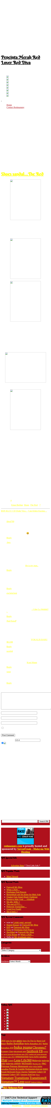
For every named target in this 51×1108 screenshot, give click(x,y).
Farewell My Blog (14, 887)
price (31, 1066)
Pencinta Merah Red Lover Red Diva (20, 60)
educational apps (19, 1052)
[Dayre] (8, 96)
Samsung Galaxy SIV (10, 1074)
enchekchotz (12, 593)
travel (27, 1081)
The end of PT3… (14, 904)
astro (19, 1040)
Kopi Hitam (32, 662)
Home (9, 105)
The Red (34, 505)
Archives (5, 961)
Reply (9, 538)
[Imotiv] (8, 93)
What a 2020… (13, 890)
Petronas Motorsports (19, 1066)
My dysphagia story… (23, 937)
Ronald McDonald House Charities (14, 1072)
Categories (5, 948)
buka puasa (23, 1047)
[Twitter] (8, 77)
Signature (7, 1078)
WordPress (16, 1105)
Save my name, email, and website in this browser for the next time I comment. (24, 729)
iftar (4, 1060)
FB (41, 1051)
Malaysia (36, 1060)
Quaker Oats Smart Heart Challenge (22, 897)
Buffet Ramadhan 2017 (33, 1044)
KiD (8, 927)
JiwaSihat (11, 932)
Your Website (43, 723)
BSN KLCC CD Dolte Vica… (14, 511)
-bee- (9, 542)
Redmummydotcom (33, 1069)
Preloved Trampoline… (17, 907)
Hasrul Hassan (13, 925)
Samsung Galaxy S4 (37, 1071)
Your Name (42, 713)
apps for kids (11, 1041)
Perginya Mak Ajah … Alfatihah (20, 899)
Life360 (26, 1060)
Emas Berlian (17, 505)
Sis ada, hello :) (13, 902)
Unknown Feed (15, 1087)
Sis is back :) (12, 911)
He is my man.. (31, 565)
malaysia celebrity (13, 1063)
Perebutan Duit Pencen (16, 892)
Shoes (26, 505)
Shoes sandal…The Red (22, 174)
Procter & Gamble (17, 1069)
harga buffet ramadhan (38, 1057)
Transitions (21, 1078)
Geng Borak (12, 934)
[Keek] (8, 90)
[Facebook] (8, 79)
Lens (17, 1060)
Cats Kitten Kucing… (37, 511)
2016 (3, 1040)
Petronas (5, 1066)
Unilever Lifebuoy (37, 1082)
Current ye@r (8, 740)
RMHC (45, 1069)
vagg (9, 672)
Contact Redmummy (15, 107)
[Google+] (8, 82)
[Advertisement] (25, 26)
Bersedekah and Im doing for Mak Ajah (24, 894)
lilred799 (10, 521)
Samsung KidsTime (27, 1075)
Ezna (9, 930)
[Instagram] (8, 88)
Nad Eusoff (11, 621)
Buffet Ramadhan (15, 1043)
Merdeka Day (37, 1064)
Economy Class (7, 1052)
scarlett (10, 651)
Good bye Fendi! (14, 909)
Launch (11, 1061)
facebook (32, 1051)
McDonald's (27, 1063)
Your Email (42, 718)
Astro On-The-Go (29, 1041)
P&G (44, 1063)
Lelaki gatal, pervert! (22, 922)
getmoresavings (22, 1056)
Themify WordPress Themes (35, 1105)
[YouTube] (8, 85)
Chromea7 (39, 1047)
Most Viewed (12, 876)
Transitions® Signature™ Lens (24, 1079)
